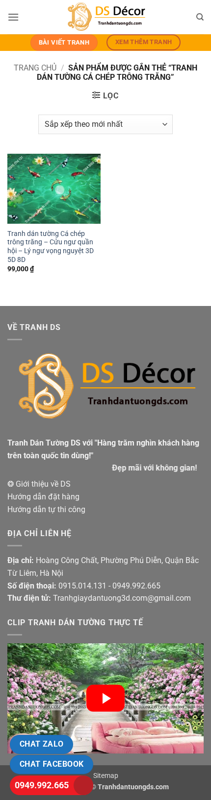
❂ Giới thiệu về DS (39, 484)
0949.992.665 (42, 785)
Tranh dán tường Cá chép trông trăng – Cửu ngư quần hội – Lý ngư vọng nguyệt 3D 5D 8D (50, 246)
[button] (13, 17)
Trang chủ (35, 67)
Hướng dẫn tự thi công (46, 509)
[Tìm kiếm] (200, 17)
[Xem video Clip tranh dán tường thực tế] (105, 698)
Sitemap (105, 776)
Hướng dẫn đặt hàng (43, 496)
